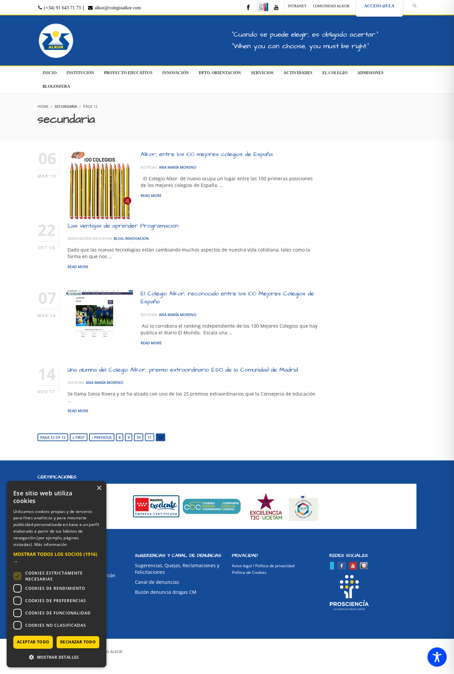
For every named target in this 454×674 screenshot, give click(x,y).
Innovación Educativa (89, 238)
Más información (50, 544)
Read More (151, 195)
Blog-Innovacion (131, 238)
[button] (56, 557)
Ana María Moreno (177, 167)
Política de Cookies (249, 572)
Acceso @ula (379, 6)
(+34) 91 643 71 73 (62, 7)
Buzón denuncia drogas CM (165, 592)
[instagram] (262, 7)
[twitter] (332, 566)
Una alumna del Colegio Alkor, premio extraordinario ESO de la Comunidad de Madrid (182, 370)
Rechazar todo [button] (78, 642)
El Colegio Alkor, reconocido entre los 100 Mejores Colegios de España (227, 297)
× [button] (98, 488)
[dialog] (56, 574)
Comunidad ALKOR (331, 6)
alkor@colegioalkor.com (117, 7)
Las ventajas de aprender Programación (122, 226)
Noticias (149, 167)
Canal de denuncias (157, 582)
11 (150, 437)
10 (139, 437)
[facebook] (248, 8)
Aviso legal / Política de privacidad (263, 566)
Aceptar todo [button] (33, 642)
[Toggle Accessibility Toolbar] (437, 657)
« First (78, 437)
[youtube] (276, 8)
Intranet (297, 6)
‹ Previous (102, 437)
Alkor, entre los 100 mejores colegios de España (207, 154)
